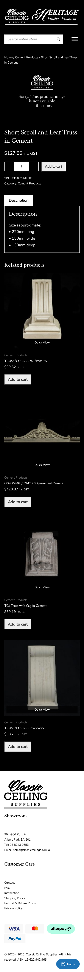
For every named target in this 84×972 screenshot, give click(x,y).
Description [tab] (18, 200)
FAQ (7, 888)
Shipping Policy (14, 898)
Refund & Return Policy (20, 903)
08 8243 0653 (19, 845)
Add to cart (53, 166)
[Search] (58, 39)
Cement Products (26, 57)
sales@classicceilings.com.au (32, 850)
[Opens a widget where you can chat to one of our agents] (68, 964)
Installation (11, 893)
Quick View (42, 342)
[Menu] (75, 39)
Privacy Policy (13, 908)
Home (8, 57)
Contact (9, 883)
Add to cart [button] (18, 379)
